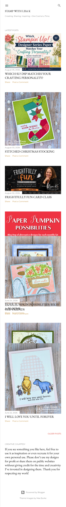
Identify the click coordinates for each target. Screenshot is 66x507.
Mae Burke (41, 498)
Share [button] (7, 82)
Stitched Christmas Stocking (29, 151)
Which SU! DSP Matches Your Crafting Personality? (28, 76)
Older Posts (54, 434)
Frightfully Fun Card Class (28, 197)
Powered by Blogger (35, 492)
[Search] (59, 5)
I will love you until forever (29, 417)
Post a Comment (20, 82)
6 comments (18, 313)
